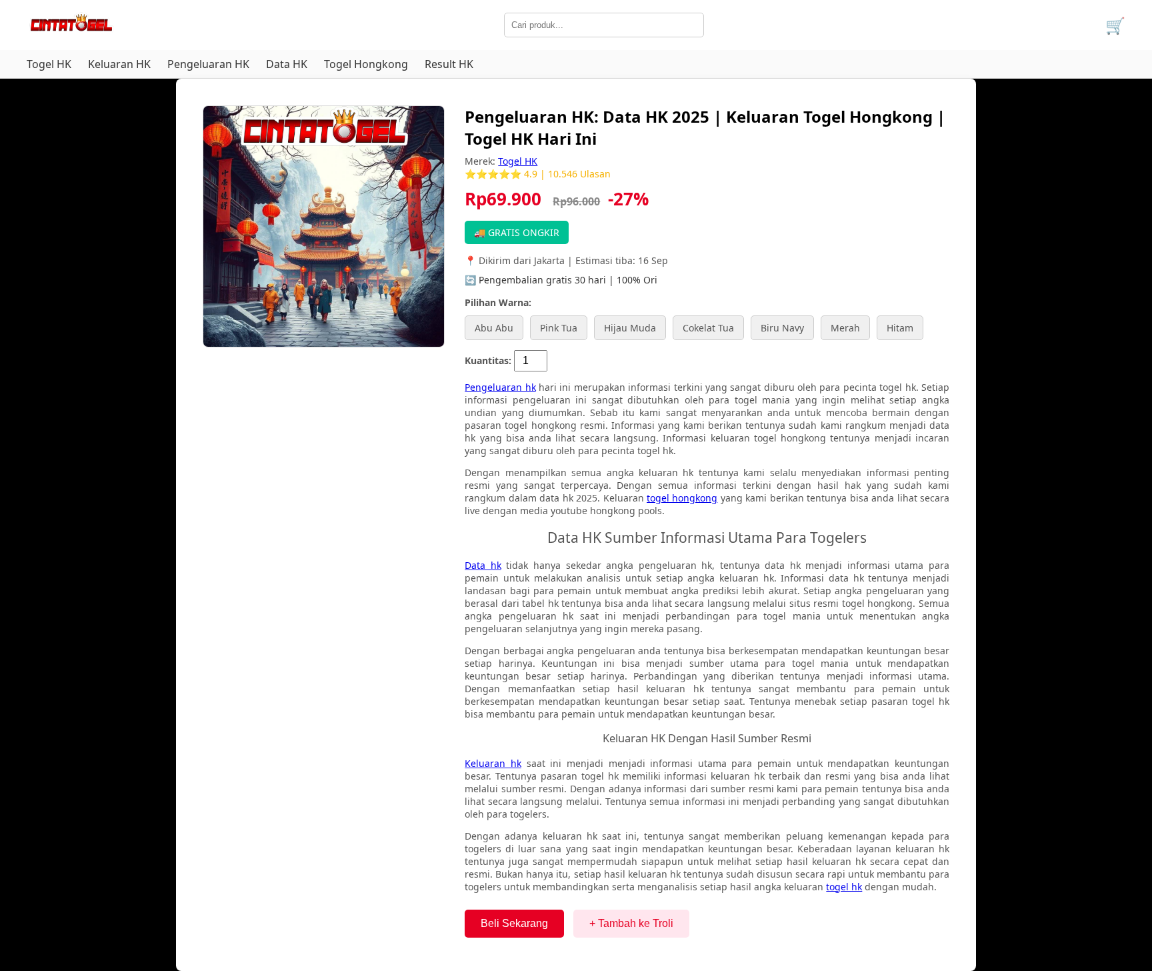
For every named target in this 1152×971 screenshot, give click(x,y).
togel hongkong (682, 498)
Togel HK (49, 64)
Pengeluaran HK (208, 64)
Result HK (449, 64)
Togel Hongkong (366, 64)
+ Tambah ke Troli (631, 923)
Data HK (286, 64)
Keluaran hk (493, 763)
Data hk (483, 565)
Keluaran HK (119, 64)
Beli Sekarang (514, 923)
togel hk (844, 886)
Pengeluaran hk (500, 387)
